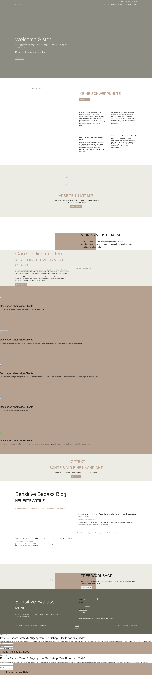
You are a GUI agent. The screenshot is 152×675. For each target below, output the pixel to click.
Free (135, 4)
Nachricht (82, 609)
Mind (94, 519)
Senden (83, 612)
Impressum (125, 625)
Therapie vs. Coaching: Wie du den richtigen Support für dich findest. (44, 538)
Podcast (127, 1)
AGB (119, 625)
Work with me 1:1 (116, 4)
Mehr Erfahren (21, 284)
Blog (122, 1)
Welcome (107, 4)
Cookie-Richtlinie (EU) (22, 616)
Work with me (84, 99)
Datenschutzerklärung (138, 641)
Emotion (90, 519)
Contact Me (19, 58)
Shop (125, 4)
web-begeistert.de (41, 625)
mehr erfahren (76, 206)
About (130, 4)
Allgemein (81, 519)
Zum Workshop (86, 587)
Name (81, 599)
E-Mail (81, 602)
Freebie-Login (54, 614)
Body (86, 519)
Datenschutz (134, 625)
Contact (134, 1)
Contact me (76, 476)
